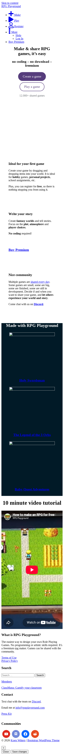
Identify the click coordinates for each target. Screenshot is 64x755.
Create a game (32, 76)
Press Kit (6, 713)
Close (6, 751)
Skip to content (9, 2)
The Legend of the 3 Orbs (32, 435)
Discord (36, 701)
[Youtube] (6, 734)
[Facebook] (25, 734)
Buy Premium (19, 250)
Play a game (32, 86)
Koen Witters (18, 740)
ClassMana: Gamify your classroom (21, 687)
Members (6, 681)
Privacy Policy (9, 660)
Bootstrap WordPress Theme (43, 740)
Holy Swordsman (32, 380)
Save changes (19, 751)
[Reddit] (35, 734)
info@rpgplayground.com (30, 707)
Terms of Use (9, 657)
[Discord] (16, 734)
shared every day (40, 281)
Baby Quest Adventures (32, 489)
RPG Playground (11, 6)
